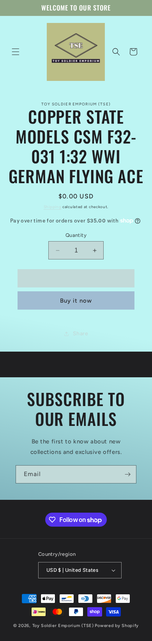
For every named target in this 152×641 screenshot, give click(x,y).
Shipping (53, 206)
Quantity (76, 235)
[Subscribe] (127, 474)
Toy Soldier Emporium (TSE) (63, 625)
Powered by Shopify (117, 625)
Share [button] (80, 333)
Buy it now (76, 300)
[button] (15, 51)
